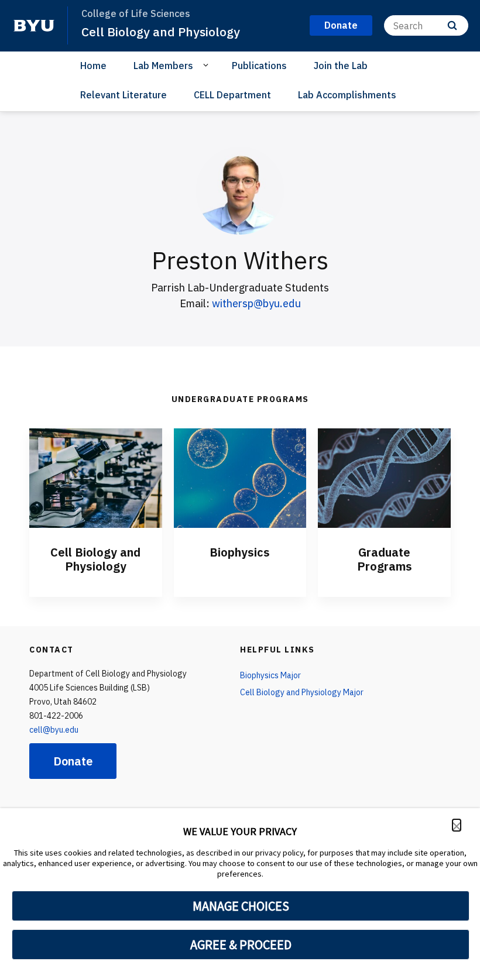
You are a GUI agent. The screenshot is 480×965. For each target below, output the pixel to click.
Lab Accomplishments (347, 95)
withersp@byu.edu (256, 303)
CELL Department (232, 95)
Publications (259, 65)
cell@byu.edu (53, 729)
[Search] (452, 25)
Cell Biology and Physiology (160, 31)
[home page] (33, 26)
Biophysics (240, 552)
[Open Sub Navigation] (207, 65)
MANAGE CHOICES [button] (241, 906)
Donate (72, 761)
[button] (456, 825)
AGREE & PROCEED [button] (241, 944)
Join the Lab (341, 65)
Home (93, 65)
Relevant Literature (123, 95)
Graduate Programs (384, 559)
